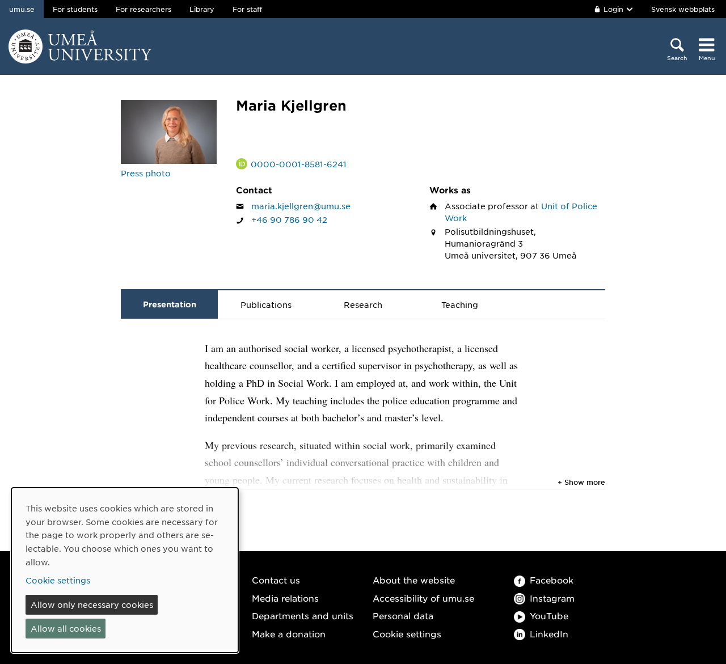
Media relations (285, 598)
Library (201, 9)
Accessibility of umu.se (423, 598)
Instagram (552, 598)
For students (75, 9)
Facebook (551, 579)
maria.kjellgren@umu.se (301, 206)
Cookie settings (407, 633)
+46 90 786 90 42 (289, 219)
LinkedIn (549, 633)
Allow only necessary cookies (92, 604)
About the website (414, 579)
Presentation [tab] (169, 304)
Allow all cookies (66, 628)
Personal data (403, 615)
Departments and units (302, 615)
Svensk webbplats (683, 9)
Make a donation (289, 633)
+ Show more (581, 482)
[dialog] (124, 570)
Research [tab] (363, 304)
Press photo (146, 173)
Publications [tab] (266, 304)
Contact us (276, 579)
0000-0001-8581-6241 (299, 164)
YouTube (549, 615)
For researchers (143, 9)
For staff (247, 9)
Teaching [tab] (459, 304)
